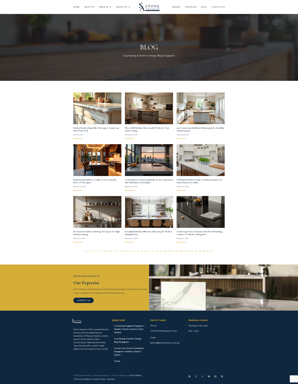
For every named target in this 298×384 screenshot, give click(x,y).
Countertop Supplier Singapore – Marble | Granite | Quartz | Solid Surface (129, 329)
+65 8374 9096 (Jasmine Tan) (163, 331)
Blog (204, 7)
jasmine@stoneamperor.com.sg (164, 343)
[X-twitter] (202, 376)
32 (192, 251)
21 (149, 251)
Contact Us (218, 7)
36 (208, 251)
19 (142, 251)
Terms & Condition (81, 379)
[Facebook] (189, 376)
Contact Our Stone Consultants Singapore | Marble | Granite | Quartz (129, 351)
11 (114, 251)
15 (128, 251)
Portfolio (191, 7)
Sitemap (111, 379)
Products (121, 7)
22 (153, 251)
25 (165, 251)
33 (196, 251)
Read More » (78, 138)
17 (134, 251)
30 (184, 251)
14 (124, 251)
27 (172, 251)
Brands (176, 7)
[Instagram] (196, 376)
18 (138, 251)
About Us (89, 7)
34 (200, 251)
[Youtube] (209, 376)
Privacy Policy (99, 379)
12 (117, 251)
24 (161, 251)
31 (188, 251)
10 (111, 251)
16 (131, 251)
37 (211, 251)
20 (145, 251)
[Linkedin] (215, 376)
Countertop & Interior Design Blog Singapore (127, 340)
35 (204, 251)
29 (180, 251)
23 (157, 251)
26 (169, 251)
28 (176, 251)
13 (121, 251)
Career (117, 361)
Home (76, 7)
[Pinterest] (222, 376)
